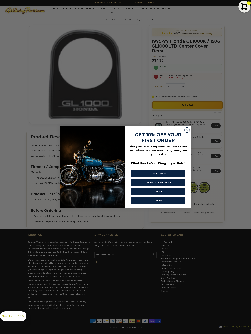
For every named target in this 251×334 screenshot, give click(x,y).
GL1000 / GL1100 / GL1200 (158, 182)
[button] (13, 316)
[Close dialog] (187, 130)
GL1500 (158, 191)
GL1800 (158, 200)
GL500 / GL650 (158, 173)
